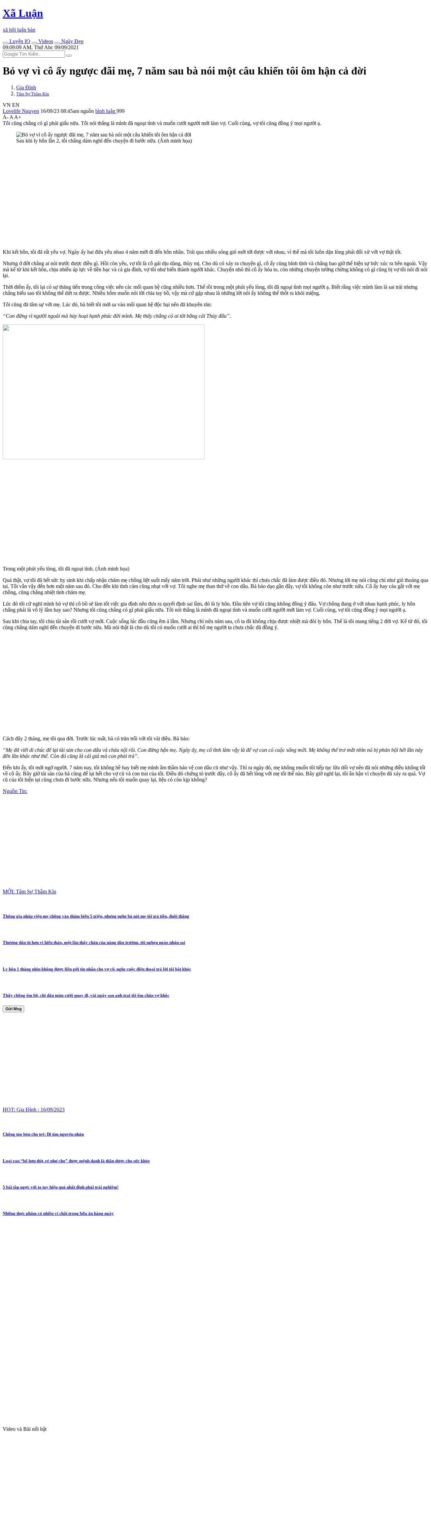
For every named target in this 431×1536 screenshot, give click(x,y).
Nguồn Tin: (15, 791)
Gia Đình (26, 87)
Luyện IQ (19, 41)
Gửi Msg (13, 1009)
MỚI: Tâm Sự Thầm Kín (29, 891)
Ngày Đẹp (72, 41)
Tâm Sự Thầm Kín (32, 93)
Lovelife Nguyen (21, 111)
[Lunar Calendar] (57, 43)
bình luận (106, 111)
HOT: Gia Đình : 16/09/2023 (34, 1109)
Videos (45, 41)
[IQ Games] (5, 43)
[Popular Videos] (34, 43)
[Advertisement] (205, 196)
